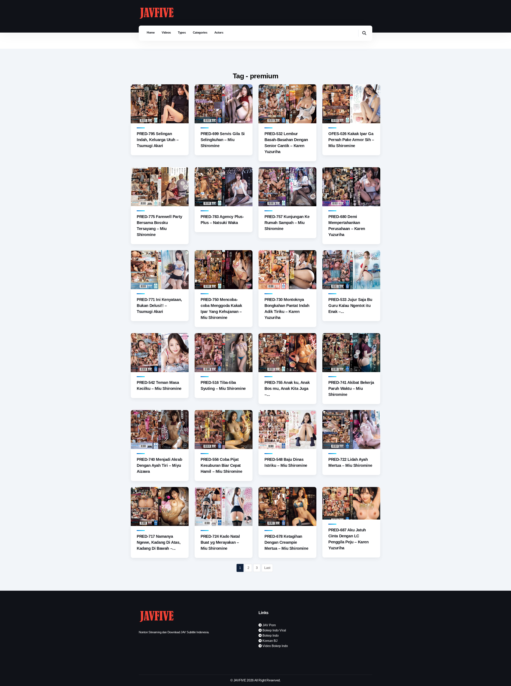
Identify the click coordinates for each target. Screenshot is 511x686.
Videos (166, 32)
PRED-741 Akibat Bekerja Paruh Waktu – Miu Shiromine (351, 388)
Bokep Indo (270, 635)
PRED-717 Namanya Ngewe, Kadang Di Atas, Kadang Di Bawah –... (158, 542)
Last (267, 568)
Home (151, 32)
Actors (218, 32)
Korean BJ (269, 640)
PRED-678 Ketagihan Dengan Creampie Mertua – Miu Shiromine (286, 542)
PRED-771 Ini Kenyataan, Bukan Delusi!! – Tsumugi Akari (159, 305)
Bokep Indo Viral (274, 630)
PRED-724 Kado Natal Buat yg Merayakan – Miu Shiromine (220, 542)
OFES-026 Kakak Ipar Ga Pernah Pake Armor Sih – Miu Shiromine (351, 139)
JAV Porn (269, 625)
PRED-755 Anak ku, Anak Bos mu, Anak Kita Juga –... (287, 388)
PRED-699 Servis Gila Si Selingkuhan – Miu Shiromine (223, 139)
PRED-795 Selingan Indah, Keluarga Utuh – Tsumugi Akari (157, 139)
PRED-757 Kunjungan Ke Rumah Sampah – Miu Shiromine (287, 222)
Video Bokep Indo (275, 646)
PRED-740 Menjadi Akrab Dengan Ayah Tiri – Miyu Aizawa (159, 465)
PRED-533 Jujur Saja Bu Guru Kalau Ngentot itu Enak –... (350, 305)
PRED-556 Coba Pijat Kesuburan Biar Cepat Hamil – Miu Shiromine (221, 465)
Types (182, 32)
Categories (200, 32)
